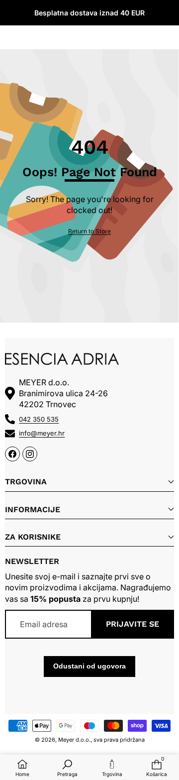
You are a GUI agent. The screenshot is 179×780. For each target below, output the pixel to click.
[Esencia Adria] (89, 12)
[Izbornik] (11, 12)
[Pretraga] (34, 12)
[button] (167, 12)
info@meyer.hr (42, 433)
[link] (89, 231)
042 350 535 (39, 419)
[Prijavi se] (144, 12)
